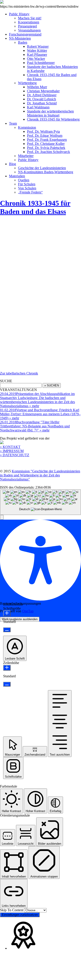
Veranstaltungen (29, 30)
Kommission (27, 127)
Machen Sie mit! (29, 18)
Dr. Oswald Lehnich (41, 99)
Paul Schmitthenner (41, 63)
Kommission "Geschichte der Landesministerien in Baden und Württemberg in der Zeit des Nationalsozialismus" (40, 475)
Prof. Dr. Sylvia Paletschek (46, 148)
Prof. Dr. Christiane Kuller (46, 144)
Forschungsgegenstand (25, 34)
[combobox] (40, 502)
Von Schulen (27, 188)
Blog (12, 164)
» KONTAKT (10, 447)
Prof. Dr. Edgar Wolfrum (44, 135)
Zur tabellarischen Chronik (19, 373)
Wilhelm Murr (37, 87)
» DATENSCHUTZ (14, 455)
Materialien (17, 176)
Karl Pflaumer (37, 54)
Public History (19, 14)
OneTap (28, 611)
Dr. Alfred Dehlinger (41, 95)
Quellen (23, 180)
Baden (22, 42)
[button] (2, 517)
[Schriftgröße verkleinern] (7, 629)
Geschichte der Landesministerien (42, 168)
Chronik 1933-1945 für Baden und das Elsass (35, 207)
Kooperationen (28, 22)
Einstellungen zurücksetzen (20, 914)
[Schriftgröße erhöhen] (7, 613)
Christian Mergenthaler (43, 91)
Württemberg (27, 83)
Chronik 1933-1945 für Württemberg (53, 119)
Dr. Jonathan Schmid (42, 103)
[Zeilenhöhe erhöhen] (7, 668)
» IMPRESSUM (12, 451)
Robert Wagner (38, 46)
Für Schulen (26, 184)
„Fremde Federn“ (30, 192)
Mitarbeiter (26, 156)
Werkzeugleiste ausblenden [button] (20, 619)
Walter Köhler (37, 50)
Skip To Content (12, 910)
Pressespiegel (27, 26)
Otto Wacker (36, 59)
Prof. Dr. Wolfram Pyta (43, 131)
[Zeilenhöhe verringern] (7, 684)
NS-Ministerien (20, 38)
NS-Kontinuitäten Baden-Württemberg (45, 172)
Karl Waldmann (38, 107)
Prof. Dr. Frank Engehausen (47, 139)
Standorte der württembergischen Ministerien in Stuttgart (50, 113)
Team (13, 123)
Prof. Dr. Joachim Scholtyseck (48, 152)
